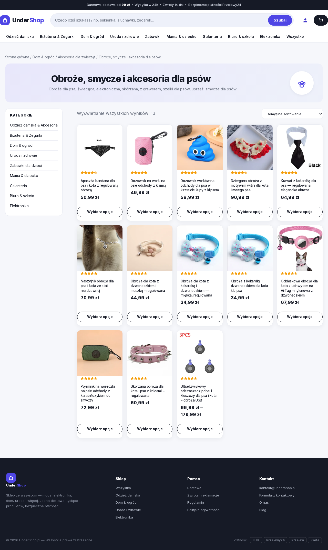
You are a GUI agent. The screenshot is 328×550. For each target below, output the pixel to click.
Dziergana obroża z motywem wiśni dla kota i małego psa (250, 185)
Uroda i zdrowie (124, 36)
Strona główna (17, 57)
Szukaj (280, 20)
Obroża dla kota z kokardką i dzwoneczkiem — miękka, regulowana (196, 288)
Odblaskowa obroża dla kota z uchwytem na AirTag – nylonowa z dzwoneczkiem (299, 288)
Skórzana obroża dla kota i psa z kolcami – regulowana (147, 391)
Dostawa (194, 488)
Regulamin (195, 502)
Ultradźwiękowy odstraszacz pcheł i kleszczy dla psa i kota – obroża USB (199, 393)
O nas (264, 502)
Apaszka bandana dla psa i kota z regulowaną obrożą (99, 185)
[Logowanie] (305, 20)
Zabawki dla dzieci (26, 165)
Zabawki (152, 36)
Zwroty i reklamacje (203, 495)
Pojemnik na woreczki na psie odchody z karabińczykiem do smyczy (98, 393)
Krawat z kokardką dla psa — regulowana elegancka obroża (298, 185)
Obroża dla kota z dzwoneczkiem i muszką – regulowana (148, 285)
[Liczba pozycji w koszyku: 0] (321, 20)
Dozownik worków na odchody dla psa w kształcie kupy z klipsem (200, 185)
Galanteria (212, 36)
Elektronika (270, 36)
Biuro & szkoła (241, 36)
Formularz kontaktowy (276, 495)
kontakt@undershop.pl (277, 488)
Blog (262, 510)
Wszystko (295, 36)
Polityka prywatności (203, 510)
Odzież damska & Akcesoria (34, 125)
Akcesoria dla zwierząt (76, 57)
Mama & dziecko (182, 36)
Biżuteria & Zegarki (57, 36)
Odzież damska (20, 36)
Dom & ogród (92, 36)
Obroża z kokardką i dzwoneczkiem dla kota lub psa (249, 285)
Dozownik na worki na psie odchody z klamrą (148, 183)
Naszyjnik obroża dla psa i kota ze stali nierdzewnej (97, 285)
